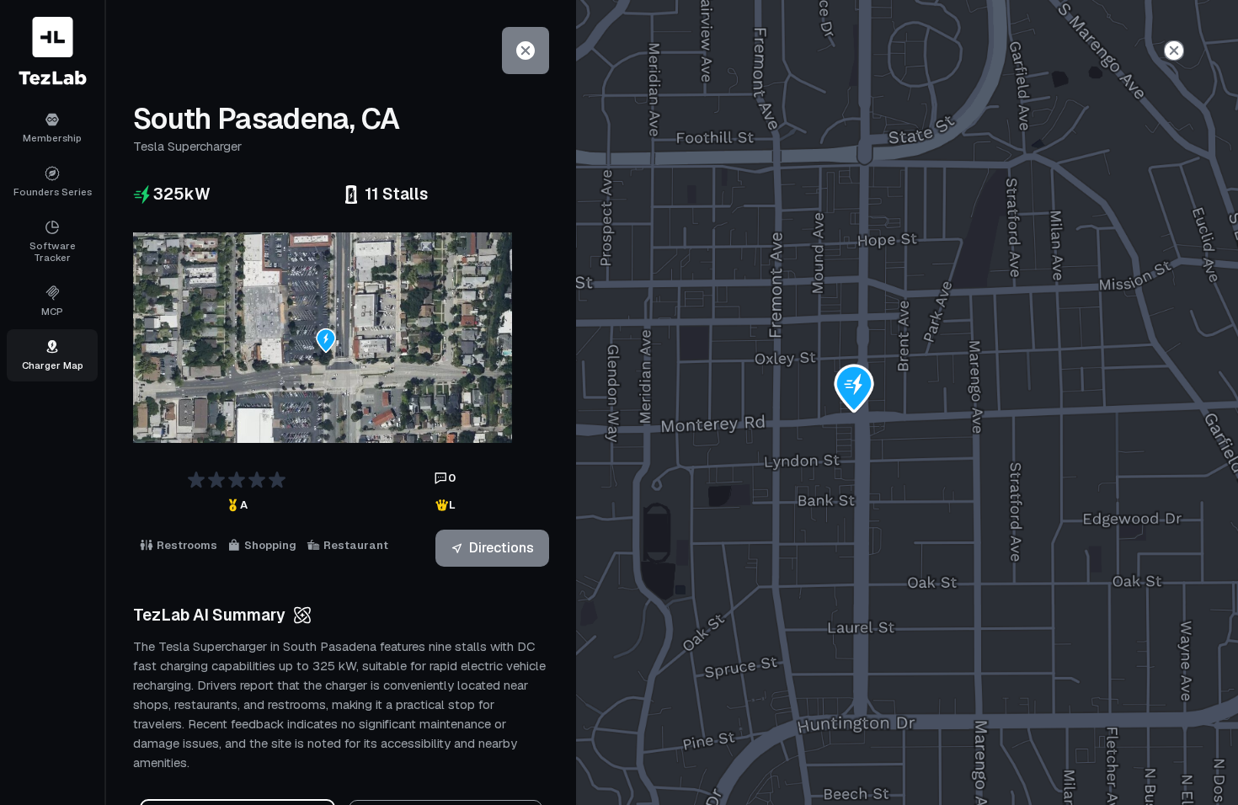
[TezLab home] (53, 51)
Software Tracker (52, 251)
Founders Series (52, 191)
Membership (52, 137)
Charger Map (52, 365)
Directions (501, 548)
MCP (52, 311)
